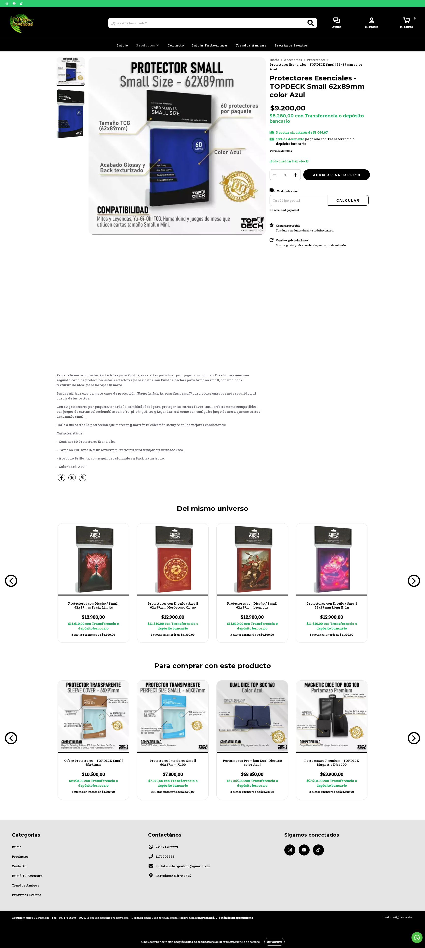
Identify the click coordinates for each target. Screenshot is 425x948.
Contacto (175, 45)
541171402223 (166, 846)
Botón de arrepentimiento (236, 917)
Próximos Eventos (291, 45)
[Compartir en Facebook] (62, 479)
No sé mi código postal (284, 210)
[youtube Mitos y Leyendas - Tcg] (14, 3)
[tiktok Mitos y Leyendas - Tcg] (21, 3)
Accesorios (293, 59)
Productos (146, 45)
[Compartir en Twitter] (72, 479)
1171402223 (164, 856)
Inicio (122, 45)
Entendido (274, 941)
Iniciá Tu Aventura (210, 45)
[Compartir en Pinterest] (82, 479)
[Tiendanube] (397, 918)
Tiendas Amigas (251, 45)
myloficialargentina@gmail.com (182, 866)
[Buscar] (311, 23)
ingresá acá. (206, 917)
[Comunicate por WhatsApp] (417, 937)
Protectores (316, 59)
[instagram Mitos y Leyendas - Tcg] (7, 3)
